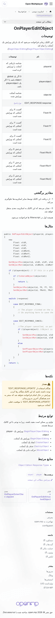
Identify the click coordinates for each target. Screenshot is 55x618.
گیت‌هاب (49, 544)
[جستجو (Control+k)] (4, 3)
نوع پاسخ (17, 103)
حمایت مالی (48, 548)
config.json (47, 525)
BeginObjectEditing (18, 49)
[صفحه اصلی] (50, 12)
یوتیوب (50, 552)
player (39, 474)
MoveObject (43, 450)
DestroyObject (42, 446)
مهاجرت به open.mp (43, 521)
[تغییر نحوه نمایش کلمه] (45, 234)
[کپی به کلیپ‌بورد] (50, 234)
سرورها (49, 571)
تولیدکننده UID (46, 583)
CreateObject (42, 442)
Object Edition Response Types (33, 465)
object (30, 474)
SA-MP (49, 587)
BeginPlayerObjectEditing (40, 49)
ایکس (50, 556)
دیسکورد (49, 540)
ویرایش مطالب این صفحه (39, 480)
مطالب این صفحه (43, 21)
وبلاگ (50, 575)
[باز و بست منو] (51, 4)
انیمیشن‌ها (49, 579)
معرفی (50, 517)
